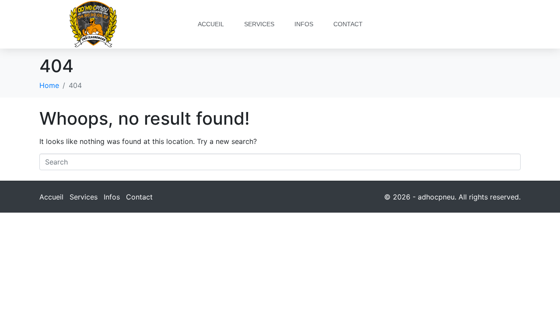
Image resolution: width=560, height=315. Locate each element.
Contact (348, 24)
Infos (303, 24)
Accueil (211, 24)
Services (259, 24)
